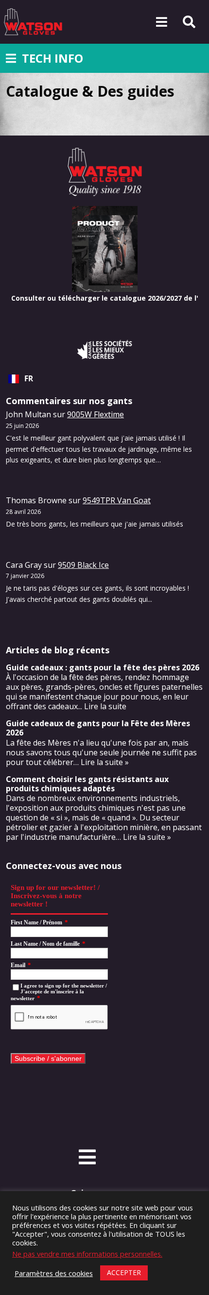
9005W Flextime (95, 414)
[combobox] (104, 379)
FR (28, 379)
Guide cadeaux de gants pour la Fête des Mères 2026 (98, 728)
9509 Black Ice (83, 565)
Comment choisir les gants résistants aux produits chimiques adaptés (87, 784)
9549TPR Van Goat (117, 500)
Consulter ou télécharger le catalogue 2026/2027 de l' (104, 298)
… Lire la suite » (143, 837)
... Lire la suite (102, 706)
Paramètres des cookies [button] (54, 1273)
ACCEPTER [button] (124, 1272)
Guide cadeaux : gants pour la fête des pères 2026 (102, 667)
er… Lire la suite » (97, 762)
